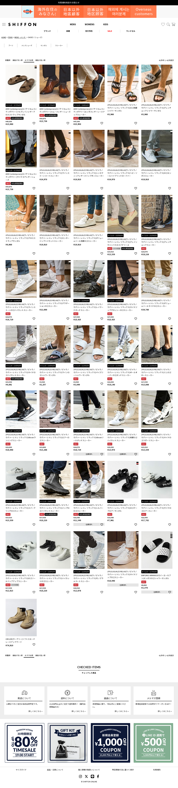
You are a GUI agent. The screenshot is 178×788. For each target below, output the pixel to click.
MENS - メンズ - (20, 37)
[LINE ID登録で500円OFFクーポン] (153, 743)
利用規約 (156, 769)
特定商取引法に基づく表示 (123, 769)
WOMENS (89, 24)
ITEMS (10, 37)
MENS (73, 24)
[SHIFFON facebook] (98, 776)
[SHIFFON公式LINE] (92, 776)
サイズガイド (21, 769)
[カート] (173, 24)
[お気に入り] (163, 24)
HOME (3, 37)
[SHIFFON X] (86, 776)
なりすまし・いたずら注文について (89, 2)
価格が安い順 (18, 60)
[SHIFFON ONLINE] (22, 24)
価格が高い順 (40, 60)
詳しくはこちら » (35, 711)
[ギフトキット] (67, 743)
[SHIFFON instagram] (80, 776)
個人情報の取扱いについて (89, 769)
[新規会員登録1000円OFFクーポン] (110, 743)
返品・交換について (55, 769)
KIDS (105, 24)
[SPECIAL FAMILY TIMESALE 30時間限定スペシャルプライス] (24, 743)
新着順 (7, 60)
